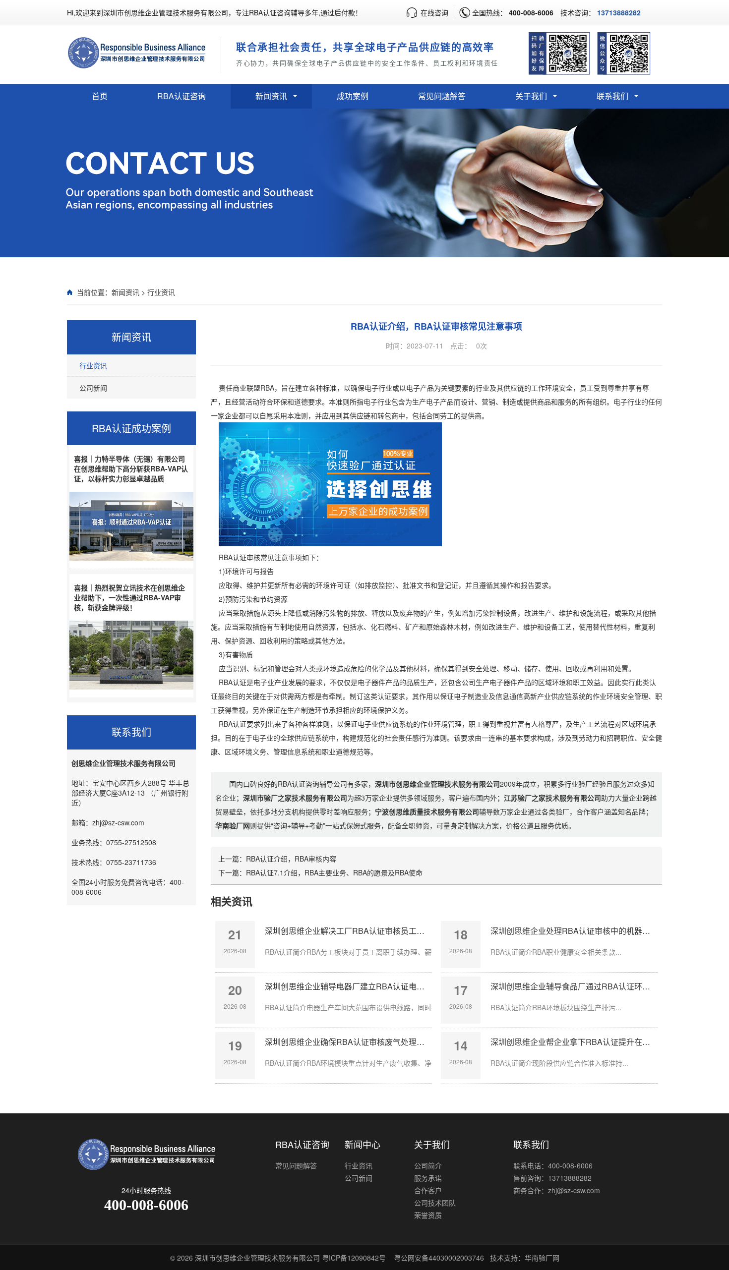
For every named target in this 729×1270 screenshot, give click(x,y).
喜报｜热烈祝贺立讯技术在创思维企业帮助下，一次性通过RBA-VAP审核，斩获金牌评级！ (129, 597)
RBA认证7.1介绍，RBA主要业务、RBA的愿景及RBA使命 (334, 872)
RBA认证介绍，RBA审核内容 (291, 859)
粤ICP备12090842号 (354, 1258)
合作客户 (428, 1190)
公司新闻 (93, 388)
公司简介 (428, 1165)
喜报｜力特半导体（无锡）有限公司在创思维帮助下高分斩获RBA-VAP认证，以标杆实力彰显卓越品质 (131, 468)
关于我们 (531, 96)
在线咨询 (434, 12)
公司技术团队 (435, 1203)
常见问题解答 (442, 96)
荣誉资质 (428, 1215)
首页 (100, 96)
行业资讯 (161, 292)
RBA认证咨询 (181, 96)
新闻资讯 (271, 96)
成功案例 (352, 96)
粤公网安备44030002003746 (439, 1258)
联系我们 (612, 96)
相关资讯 (231, 900)
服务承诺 (428, 1178)
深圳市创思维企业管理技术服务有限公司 (257, 1258)
